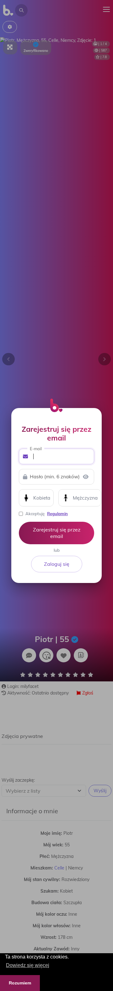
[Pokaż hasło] (85, 476)
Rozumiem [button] (20, 982)
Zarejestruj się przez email (56, 532)
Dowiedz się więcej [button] (27, 965)
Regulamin (57, 513)
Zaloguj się (56, 564)
